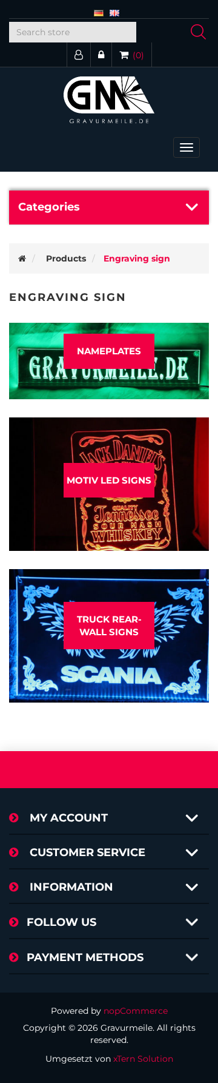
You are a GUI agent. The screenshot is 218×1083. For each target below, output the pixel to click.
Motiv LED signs (109, 480)
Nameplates (109, 351)
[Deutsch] (99, 12)
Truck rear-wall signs (109, 625)
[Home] (22, 258)
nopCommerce (136, 1010)
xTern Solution (143, 1058)
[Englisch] (114, 12)
